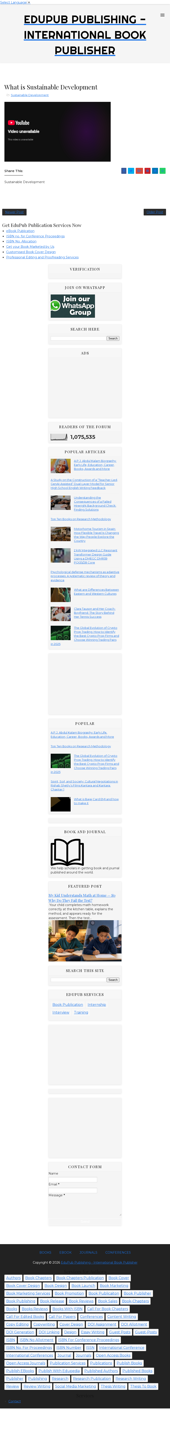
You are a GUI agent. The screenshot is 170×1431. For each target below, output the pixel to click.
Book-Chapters (135, 1301)
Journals (88, 1253)
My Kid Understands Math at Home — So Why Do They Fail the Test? (81, 898)
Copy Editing (17, 1324)
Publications (101, 1363)
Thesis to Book (143, 1386)
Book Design (55, 1286)
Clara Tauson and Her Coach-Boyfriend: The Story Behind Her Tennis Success (95, 612)
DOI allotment (134, 1324)
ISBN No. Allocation (21, 241)
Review (12, 1386)
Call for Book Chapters (107, 1309)
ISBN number (68, 1348)
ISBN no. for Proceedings (29, 1348)
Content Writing (121, 1317)
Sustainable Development (30, 95)
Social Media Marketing (75, 1386)
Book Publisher (137, 1293)
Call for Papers (62, 1317)
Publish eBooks (20, 1371)
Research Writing (131, 1379)
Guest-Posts (146, 1332)
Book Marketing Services (28, 1293)
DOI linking (49, 1332)
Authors (13, 1278)
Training (81, 1012)
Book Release (52, 1301)
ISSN (90, 1348)
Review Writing (37, 1386)
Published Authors (101, 1371)
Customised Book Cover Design (31, 252)
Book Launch (83, 1286)
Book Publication (67, 1005)
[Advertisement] (82, 72)
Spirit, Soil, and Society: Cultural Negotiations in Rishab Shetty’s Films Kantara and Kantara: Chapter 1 (84, 785)
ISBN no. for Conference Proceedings (35, 236)
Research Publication (92, 1379)
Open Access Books (113, 1355)
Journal (64, 1355)
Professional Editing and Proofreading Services (42, 257)
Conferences (118, 1253)
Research (60, 1379)
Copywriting (44, 1324)
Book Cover (118, 1278)
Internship (97, 1005)
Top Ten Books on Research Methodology (81, 519)
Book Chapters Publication (80, 1278)
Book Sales (107, 1301)
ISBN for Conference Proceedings (88, 1340)
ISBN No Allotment (37, 1340)
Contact (14, 1401)
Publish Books (129, 1363)
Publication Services (67, 1363)
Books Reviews (35, 1309)
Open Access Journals (25, 1363)
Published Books (137, 1371)
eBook (65, 1253)
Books (45, 1253)
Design (70, 1332)
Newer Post (14, 212)
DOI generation (20, 1332)
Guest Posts (119, 1332)
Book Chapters (38, 1278)
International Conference (121, 1348)
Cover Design (71, 1324)
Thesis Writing (113, 1386)
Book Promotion (69, 1293)
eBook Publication (20, 231)
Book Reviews (81, 1301)
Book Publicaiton (104, 1293)
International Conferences (29, 1355)
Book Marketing (114, 1286)
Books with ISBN (67, 1309)
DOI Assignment (102, 1324)
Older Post (155, 212)
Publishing (37, 1379)
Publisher (14, 1379)
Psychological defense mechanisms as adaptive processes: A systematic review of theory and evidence (85, 576)
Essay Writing (92, 1332)
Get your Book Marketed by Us (30, 247)
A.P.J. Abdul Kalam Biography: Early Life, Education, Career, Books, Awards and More (95, 465)
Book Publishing (20, 1301)
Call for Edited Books (25, 1317)
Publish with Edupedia (59, 1371)
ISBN (10, 1340)
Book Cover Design (23, 1286)
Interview (60, 1012)
